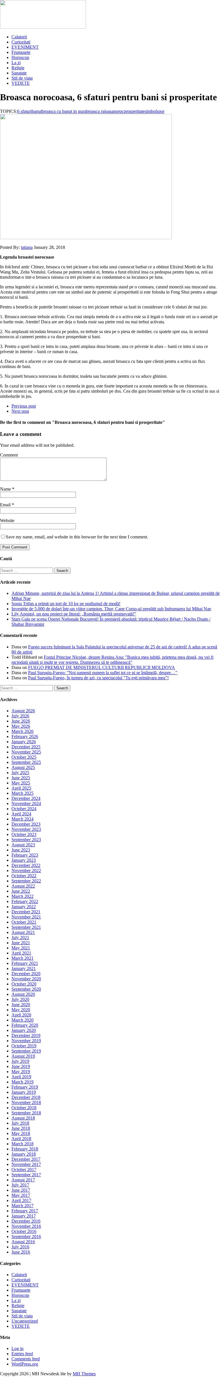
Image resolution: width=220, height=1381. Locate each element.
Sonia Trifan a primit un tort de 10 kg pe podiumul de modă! (65, 603)
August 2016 (23, 1241)
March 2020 (22, 1020)
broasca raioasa (99, 111)
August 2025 (23, 767)
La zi (16, 62)
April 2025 (21, 788)
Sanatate (19, 72)
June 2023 (20, 849)
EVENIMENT (25, 47)
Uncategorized (24, 1321)
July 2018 (20, 1123)
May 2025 (20, 782)
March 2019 (22, 1081)
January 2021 (23, 968)
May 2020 (20, 1009)
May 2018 (20, 1133)
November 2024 (26, 803)
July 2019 (20, 1061)
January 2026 (23, 741)
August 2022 (23, 886)
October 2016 (23, 1231)
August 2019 (23, 1056)
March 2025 (22, 793)
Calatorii (19, 36)
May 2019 (20, 1071)
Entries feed (22, 1353)
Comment (9, 455)
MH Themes (84, 1373)
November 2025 (26, 751)
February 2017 (24, 1210)
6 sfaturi (24, 111)
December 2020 (25, 973)
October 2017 (23, 1169)
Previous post (23, 406)
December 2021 (25, 911)
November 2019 (26, 1040)
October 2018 (23, 1107)
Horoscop (20, 57)
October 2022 (23, 875)
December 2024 (25, 798)
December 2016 (25, 1221)
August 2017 (23, 1179)
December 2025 (25, 746)
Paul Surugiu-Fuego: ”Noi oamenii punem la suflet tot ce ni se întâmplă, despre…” (102, 672)
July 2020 (20, 999)
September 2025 (26, 762)
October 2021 (23, 922)
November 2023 (26, 829)
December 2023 (25, 824)
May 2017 (20, 1195)
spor (160, 111)
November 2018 (26, 1102)
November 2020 (26, 978)
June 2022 (20, 891)
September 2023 (26, 839)
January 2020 (23, 1030)
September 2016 (26, 1236)
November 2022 (26, 870)
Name (6, 489)
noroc (118, 111)
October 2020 (23, 983)
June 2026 (20, 721)
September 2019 (26, 1050)
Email (6, 504)
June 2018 (20, 1128)
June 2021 (20, 942)
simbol (151, 111)
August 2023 (23, 844)
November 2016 (26, 1226)
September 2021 (26, 927)
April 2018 (21, 1138)
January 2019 (23, 1092)
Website (7, 520)
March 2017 (22, 1205)
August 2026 (23, 710)
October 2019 (23, 1045)
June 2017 (20, 1190)
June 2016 (20, 1252)
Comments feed (25, 1358)
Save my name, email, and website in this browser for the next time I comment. (77, 536)
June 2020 (20, 1004)
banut (37, 111)
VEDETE (20, 83)
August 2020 (23, 994)
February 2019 (24, 1087)
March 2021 (22, 958)
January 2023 (23, 860)
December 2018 (25, 1097)
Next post (20, 411)
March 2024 (22, 819)
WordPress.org (24, 1364)
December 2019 (25, 1035)
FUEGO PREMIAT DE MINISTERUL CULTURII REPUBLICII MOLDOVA (101, 667)
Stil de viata (22, 78)
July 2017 (20, 1185)
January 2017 (23, 1215)
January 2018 (23, 1154)
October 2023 (23, 834)
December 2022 (25, 865)
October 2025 (23, 757)
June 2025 (20, 777)
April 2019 (21, 1076)
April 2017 (21, 1200)
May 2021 (20, 947)
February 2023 (24, 855)
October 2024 (23, 808)
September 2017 (26, 1174)
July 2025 (20, 772)
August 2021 (23, 932)
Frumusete (20, 52)
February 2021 (24, 963)
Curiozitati (20, 42)
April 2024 (21, 813)
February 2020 (24, 1025)
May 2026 (20, 726)
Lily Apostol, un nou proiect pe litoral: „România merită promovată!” (73, 613)
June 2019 (20, 1066)
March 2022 (22, 896)
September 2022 (26, 880)
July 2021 (20, 937)
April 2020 (21, 1014)
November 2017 (26, 1164)
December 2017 (25, 1159)
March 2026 (22, 731)
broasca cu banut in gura (64, 111)
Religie (17, 67)
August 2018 (23, 1118)
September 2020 (26, 989)
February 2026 (24, 736)
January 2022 (23, 906)
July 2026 (20, 715)
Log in (17, 1348)
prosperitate (134, 111)
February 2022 (24, 901)
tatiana (27, 247)
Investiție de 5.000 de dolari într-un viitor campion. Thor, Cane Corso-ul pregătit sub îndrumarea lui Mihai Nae (111, 608)
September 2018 (26, 1112)
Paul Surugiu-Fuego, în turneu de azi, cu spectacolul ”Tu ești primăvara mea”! (98, 677)
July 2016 (20, 1246)
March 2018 (22, 1143)
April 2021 (21, 953)
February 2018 (24, 1148)
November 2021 (26, 916)
